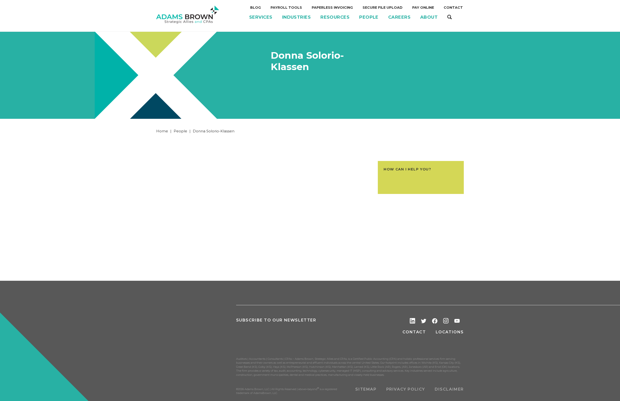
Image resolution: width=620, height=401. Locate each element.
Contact (414, 332)
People (180, 131)
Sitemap (365, 389)
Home (162, 131)
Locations (450, 332)
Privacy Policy (405, 389)
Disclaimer (449, 389)
